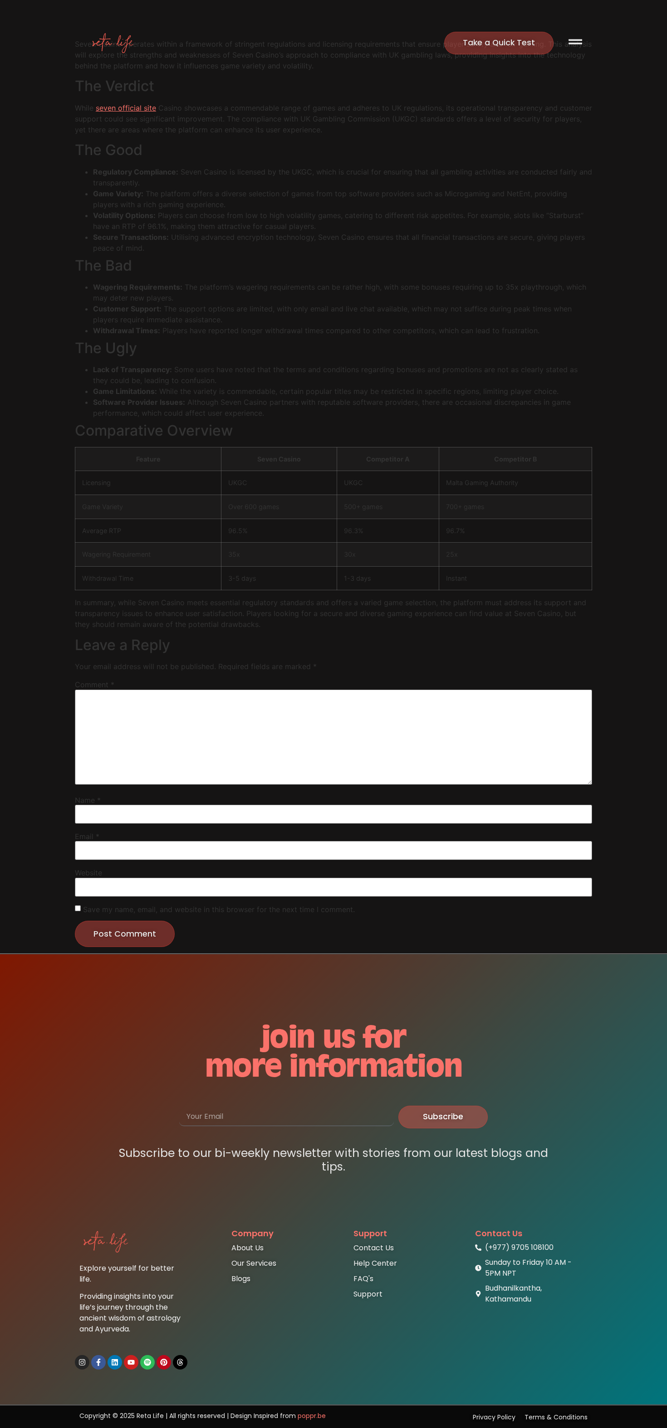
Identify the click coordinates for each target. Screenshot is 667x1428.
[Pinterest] (164, 1362)
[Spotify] (147, 1362)
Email (87, 836)
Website (88, 872)
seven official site (126, 107)
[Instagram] (82, 1362)
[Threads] (180, 1362)
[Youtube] (131, 1362)
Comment (94, 684)
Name (88, 800)
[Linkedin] (115, 1362)
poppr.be (312, 1415)
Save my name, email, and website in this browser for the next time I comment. (219, 909)
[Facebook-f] (98, 1362)
